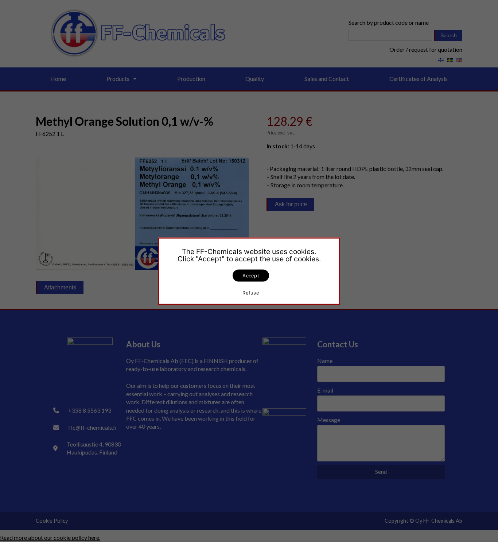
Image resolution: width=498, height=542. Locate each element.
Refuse (250, 293)
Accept (250, 275)
